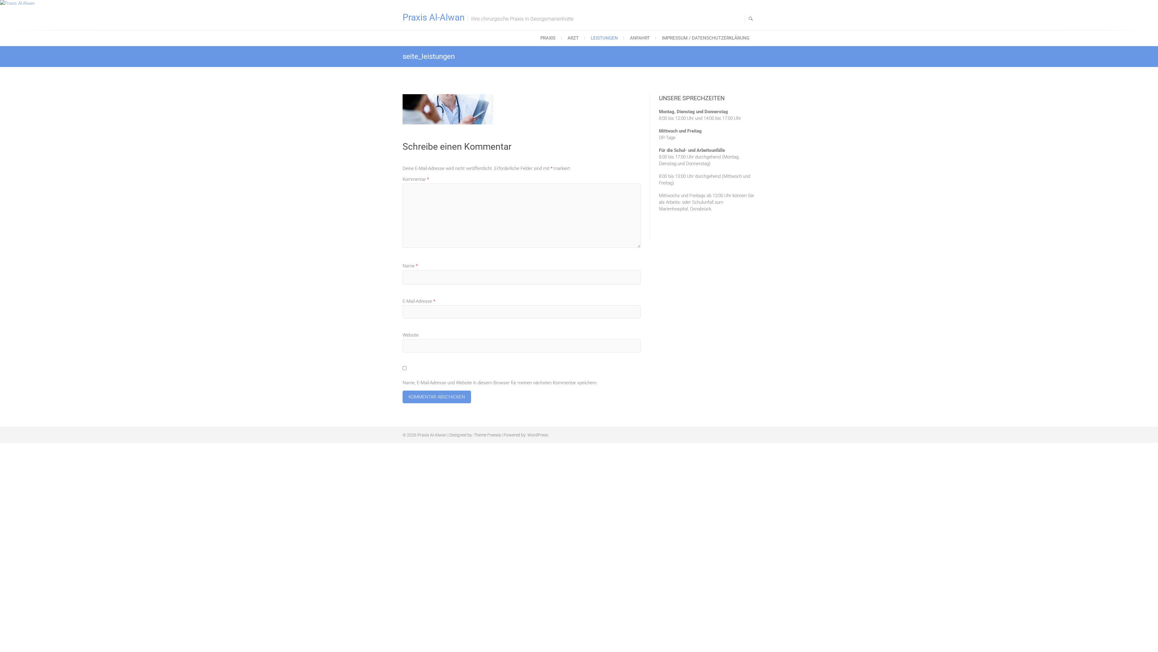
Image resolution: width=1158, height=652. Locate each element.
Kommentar (416, 179)
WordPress (537, 435)
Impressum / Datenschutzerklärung (705, 38)
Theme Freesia (487, 435)
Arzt (573, 38)
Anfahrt (640, 38)
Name (410, 266)
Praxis (547, 38)
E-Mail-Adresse (419, 301)
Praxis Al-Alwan (434, 17)
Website (411, 335)
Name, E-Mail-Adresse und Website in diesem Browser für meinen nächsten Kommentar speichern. (500, 382)
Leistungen (604, 38)
